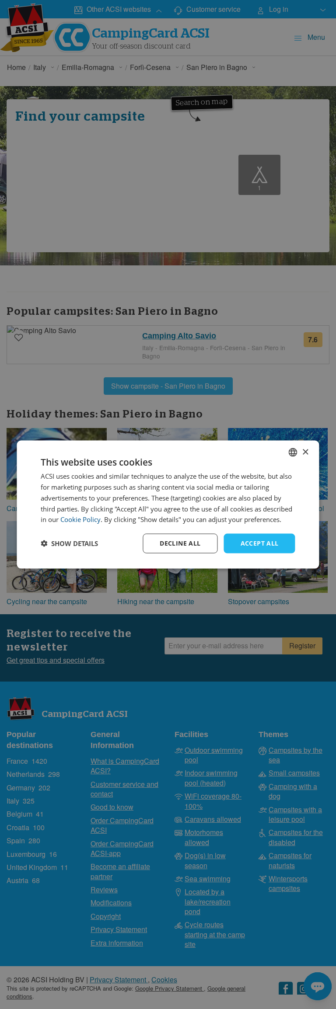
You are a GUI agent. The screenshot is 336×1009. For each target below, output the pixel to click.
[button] (69, 543)
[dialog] (168, 505)
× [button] (305, 452)
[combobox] (293, 452)
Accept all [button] (260, 543)
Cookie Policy (80, 519)
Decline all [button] (180, 543)
